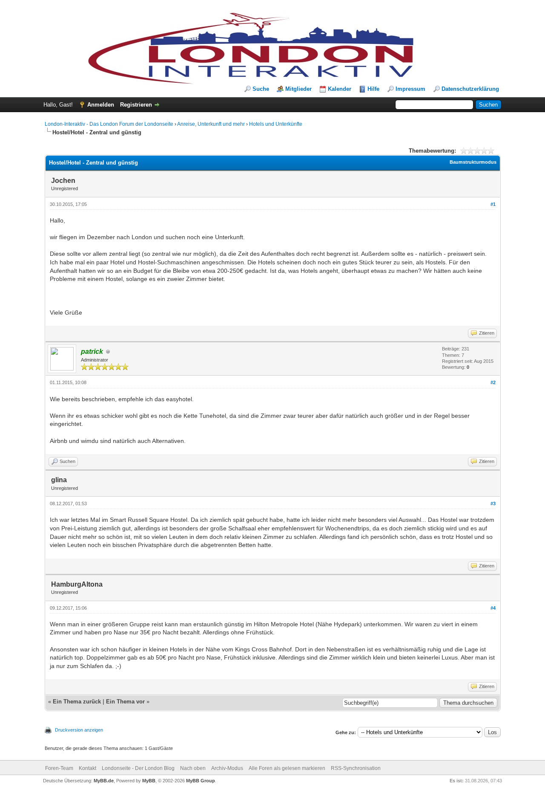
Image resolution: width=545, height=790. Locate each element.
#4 (493, 608)
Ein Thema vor (125, 701)
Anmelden (100, 104)
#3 (493, 503)
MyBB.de (104, 780)
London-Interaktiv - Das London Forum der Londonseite (109, 124)
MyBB (148, 780)
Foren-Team (59, 768)
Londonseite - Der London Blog (138, 768)
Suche (260, 89)
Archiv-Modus (227, 768)
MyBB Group (200, 780)
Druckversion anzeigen (79, 729)
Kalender (339, 89)
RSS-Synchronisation (356, 768)
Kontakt (87, 768)
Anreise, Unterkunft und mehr (211, 124)
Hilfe (373, 89)
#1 (493, 204)
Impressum (410, 89)
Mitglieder (298, 89)
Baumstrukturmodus (473, 162)
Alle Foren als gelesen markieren (287, 768)
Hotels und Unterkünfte (275, 124)
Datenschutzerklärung (470, 89)
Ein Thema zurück (77, 701)
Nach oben (193, 768)
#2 (493, 382)
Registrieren (136, 104)
